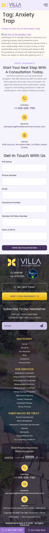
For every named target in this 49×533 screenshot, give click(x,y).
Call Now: (24, 474)
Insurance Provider (11, 203)
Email (4, 189)
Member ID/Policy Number (15, 216)
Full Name (7, 162)
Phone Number (9, 175)
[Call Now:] (24, 468)
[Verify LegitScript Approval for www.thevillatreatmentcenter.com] (33, 278)
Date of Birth (8, 230)
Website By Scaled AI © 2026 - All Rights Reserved (24, 524)
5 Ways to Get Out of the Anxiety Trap (20, 28)
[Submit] (41, 326)
